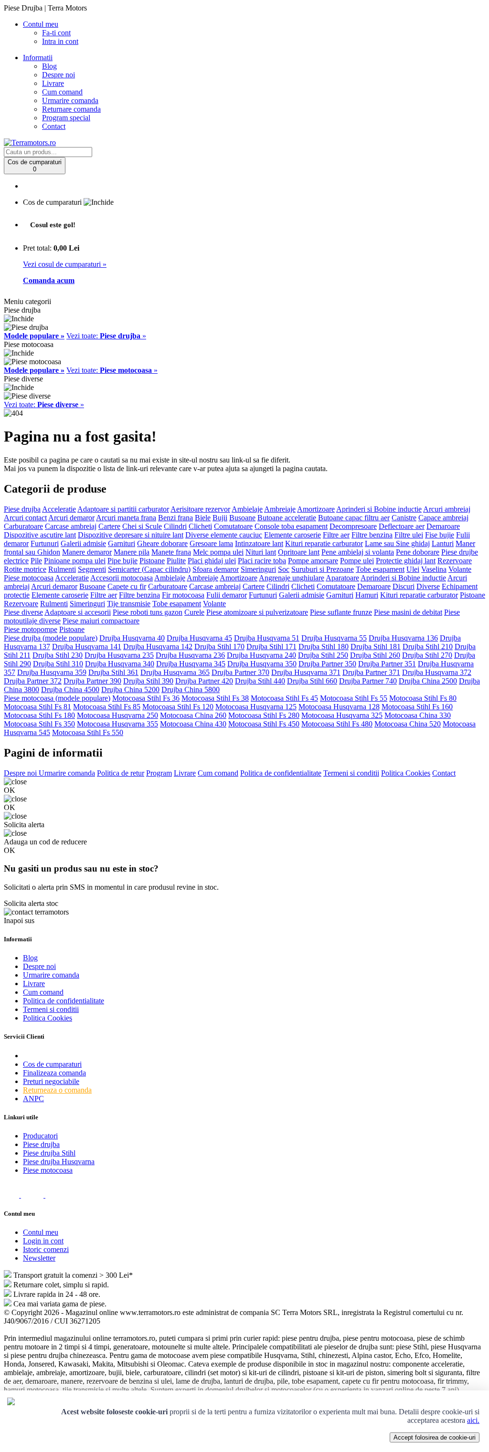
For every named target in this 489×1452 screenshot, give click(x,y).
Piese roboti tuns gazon (147, 612)
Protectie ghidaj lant (406, 561)
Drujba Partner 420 (204, 681)
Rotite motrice (25, 569)
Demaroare (443, 526)
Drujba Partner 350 (327, 664)
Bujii (220, 518)
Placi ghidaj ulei (212, 561)
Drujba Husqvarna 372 (436, 672)
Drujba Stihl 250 (323, 655)
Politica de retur (120, 773)
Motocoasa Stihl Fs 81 (37, 707)
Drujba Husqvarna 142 (157, 646)
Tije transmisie (128, 604)
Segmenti (92, 569)
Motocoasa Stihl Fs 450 (263, 724)
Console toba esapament (291, 526)
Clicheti (200, 526)
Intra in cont (60, 41)
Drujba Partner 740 (368, 681)
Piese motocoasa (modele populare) (57, 698)
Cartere (109, 526)
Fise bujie (439, 535)
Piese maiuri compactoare (101, 621)
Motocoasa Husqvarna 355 (117, 724)
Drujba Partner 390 (92, 681)
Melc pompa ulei (218, 552)
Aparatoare (342, 578)
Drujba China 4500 (70, 689)
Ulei (412, 569)
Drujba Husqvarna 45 (199, 638)
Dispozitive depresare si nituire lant (130, 535)
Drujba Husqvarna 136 (403, 638)
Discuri (404, 586)
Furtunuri (45, 543)
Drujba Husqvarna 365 (175, 672)
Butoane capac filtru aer (354, 518)
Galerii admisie (83, 543)
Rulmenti (62, 569)
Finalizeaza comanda (54, 1073)
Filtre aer (336, 535)
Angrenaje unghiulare (291, 578)
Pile (36, 561)
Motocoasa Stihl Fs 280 (263, 715)
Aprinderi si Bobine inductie (379, 509)
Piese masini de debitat (408, 612)
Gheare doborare (162, 543)
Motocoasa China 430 (193, 724)
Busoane (242, 518)
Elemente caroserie (292, 535)
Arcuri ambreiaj (446, 509)
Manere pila (131, 552)
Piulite (176, 561)
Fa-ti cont (56, 33)
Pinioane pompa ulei (75, 561)
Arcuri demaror (71, 518)
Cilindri (175, 526)
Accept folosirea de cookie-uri (434, 1437)
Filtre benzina (372, 535)
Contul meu (40, 1232)
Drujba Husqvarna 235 (119, 655)
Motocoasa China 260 (193, 715)
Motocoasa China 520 (407, 724)
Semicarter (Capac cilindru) (149, 569)
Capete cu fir (126, 586)
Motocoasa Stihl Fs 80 (423, 698)
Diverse (428, 586)
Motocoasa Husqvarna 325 (342, 715)
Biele (203, 518)
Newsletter (39, 1258)
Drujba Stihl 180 (323, 646)
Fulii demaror (226, 595)
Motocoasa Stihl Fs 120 (177, 707)
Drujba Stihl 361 (113, 672)
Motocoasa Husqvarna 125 (256, 707)
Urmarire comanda (70, 100)
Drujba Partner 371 (371, 672)
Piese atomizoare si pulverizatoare (257, 612)
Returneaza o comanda (57, 1090)
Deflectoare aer (402, 526)
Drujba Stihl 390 (148, 681)
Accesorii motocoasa (121, 578)
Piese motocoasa (28, 578)
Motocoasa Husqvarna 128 (339, 707)
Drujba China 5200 (130, 689)
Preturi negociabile (51, 1081)
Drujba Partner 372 (33, 681)
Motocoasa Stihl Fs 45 (284, 698)
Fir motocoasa (183, 595)
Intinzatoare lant (259, 543)
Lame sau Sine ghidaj (397, 543)
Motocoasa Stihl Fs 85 (106, 707)
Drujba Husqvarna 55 (334, 638)
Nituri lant (260, 552)
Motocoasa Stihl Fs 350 (39, 724)
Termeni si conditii (351, 773)
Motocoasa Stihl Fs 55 (353, 698)
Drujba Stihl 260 (375, 655)
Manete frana (171, 552)
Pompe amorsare (313, 561)
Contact (53, 126)
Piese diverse (23, 612)
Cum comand (62, 92)
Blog (49, 66)
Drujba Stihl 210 (428, 646)
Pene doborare (417, 552)
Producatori (40, 1136)
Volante (459, 569)
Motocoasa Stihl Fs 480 (336, 724)
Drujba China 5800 (190, 689)
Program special (66, 118)
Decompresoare (353, 526)
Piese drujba (22, 509)
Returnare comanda (71, 109)
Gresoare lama (211, 543)
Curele (194, 612)
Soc (283, 569)
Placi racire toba (262, 561)
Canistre (404, 518)
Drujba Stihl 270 (427, 655)
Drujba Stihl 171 (271, 646)
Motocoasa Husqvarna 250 (117, 715)
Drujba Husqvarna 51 (266, 638)
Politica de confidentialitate (280, 773)
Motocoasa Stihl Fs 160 (417, 707)
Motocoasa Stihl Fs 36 (146, 698)
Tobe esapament (380, 569)
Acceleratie (59, 509)
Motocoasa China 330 (417, 715)
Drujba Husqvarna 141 (86, 646)
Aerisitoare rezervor (200, 509)
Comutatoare (233, 526)
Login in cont (43, 1241)
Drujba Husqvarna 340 (119, 664)
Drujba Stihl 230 (57, 655)
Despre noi (58, 75)
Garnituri (121, 543)
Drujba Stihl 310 (58, 664)
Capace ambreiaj (443, 518)
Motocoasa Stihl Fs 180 (39, 715)
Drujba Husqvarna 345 (190, 664)
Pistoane (152, 561)
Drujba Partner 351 (387, 664)
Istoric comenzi (46, 1249)
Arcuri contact (25, 518)
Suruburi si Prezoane (322, 569)
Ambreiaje (280, 509)
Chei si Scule (142, 526)
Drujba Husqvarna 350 (262, 664)
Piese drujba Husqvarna (59, 1161)
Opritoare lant (298, 552)
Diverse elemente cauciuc (223, 535)
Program (159, 773)
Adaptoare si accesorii (77, 612)
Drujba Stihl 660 (312, 681)
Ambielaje (247, 509)
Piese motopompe (30, 629)
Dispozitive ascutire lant (40, 535)
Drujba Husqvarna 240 (261, 655)
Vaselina (433, 569)
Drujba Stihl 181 (376, 646)
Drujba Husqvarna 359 (51, 672)
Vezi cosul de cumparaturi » (64, 264)
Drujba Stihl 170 (219, 646)
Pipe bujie (122, 561)
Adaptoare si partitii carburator (123, 509)
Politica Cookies (405, 773)
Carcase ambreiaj (70, 526)
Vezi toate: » (106, 336)
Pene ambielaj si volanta (357, 552)
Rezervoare (454, 561)
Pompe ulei (357, 561)
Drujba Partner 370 (240, 672)
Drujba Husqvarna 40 (132, 638)
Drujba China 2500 (428, 681)
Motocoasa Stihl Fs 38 (215, 698)
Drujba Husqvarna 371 (305, 672)
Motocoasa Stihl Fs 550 (87, 732)
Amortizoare (316, 509)
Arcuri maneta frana (126, 518)
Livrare (53, 83)
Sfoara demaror (215, 569)
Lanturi (443, 543)
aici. (473, 1420)
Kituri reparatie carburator (324, 543)
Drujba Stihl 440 (260, 681)
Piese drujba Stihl (49, 1153)
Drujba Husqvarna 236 (190, 655)
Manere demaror (87, 552)
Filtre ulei (408, 535)
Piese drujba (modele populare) (50, 638)
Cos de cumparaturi (52, 1064)
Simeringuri (258, 569)
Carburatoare (23, 526)
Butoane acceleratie (286, 518)
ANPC (33, 1098)
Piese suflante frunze (341, 612)
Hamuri (366, 595)
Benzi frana (175, 518)
